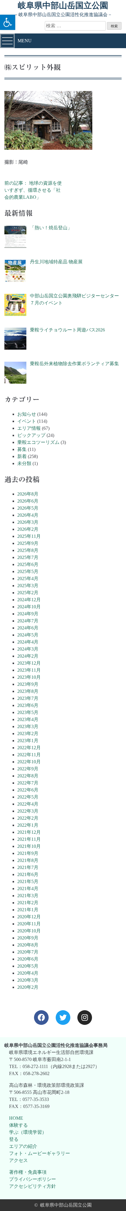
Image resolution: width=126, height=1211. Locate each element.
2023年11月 (29, 670)
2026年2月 (27, 529)
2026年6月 (27, 500)
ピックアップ (31, 435)
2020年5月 (27, 966)
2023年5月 (27, 712)
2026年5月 (27, 508)
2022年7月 (27, 782)
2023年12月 (29, 663)
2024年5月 (27, 634)
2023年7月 (27, 698)
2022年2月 (27, 818)
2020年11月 (29, 923)
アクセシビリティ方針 (32, 1186)
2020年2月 (27, 987)
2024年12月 (29, 599)
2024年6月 (27, 627)
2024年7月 (27, 620)
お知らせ (26, 414)
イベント (26, 421)
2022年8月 (27, 775)
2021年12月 (29, 832)
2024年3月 (27, 648)
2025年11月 (29, 536)
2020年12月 (29, 916)
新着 (22, 456)
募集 (22, 449)
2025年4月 (27, 578)
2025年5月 (27, 571)
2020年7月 (27, 951)
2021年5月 (27, 881)
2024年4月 (27, 641)
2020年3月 (27, 980)
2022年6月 (27, 789)
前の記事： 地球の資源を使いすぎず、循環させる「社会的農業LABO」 (33, 190)
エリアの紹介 (23, 1146)
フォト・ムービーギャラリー (39, 1153)
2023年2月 (27, 733)
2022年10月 (29, 761)
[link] (41, 1017)
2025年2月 (27, 592)
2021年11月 (29, 839)
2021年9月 (27, 853)
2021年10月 (29, 846)
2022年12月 (29, 747)
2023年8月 (27, 691)
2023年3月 (27, 726)
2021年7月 (27, 867)
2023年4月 (27, 719)
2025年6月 (27, 564)
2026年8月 (27, 493)
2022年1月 (27, 825)
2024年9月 (27, 613)
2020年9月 (27, 937)
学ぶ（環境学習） (28, 1132)
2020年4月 (27, 973)
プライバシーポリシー (32, 1179)
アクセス (18, 1160)
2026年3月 (27, 522)
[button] (7, 22)
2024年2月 (27, 655)
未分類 (24, 463)
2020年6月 (27, 958)
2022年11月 (29, 754)
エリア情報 (29, 428)
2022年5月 (27, 796)
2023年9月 (27, 684)
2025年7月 (27, 557)
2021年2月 (27, 902)
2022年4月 (27, 803)
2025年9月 (27, 543)
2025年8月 (27, 550)
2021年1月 (27, 909)
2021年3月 (27, 895)
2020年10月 (29, 930)
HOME (16, 1118)
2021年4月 (27, 888)
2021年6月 (27, 874)
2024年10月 (29, 606)
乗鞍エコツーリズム (38, 442)
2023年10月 (29, 677)
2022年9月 (27, 768)
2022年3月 (27, 811)
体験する (18, 1125)
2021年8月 (27, 860)
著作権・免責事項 (28, 1172)
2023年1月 (27, 740)
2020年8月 (27, 944)
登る (13, 1139)
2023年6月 (27, 705)
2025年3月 (27, 585)
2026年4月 (27, 515)
